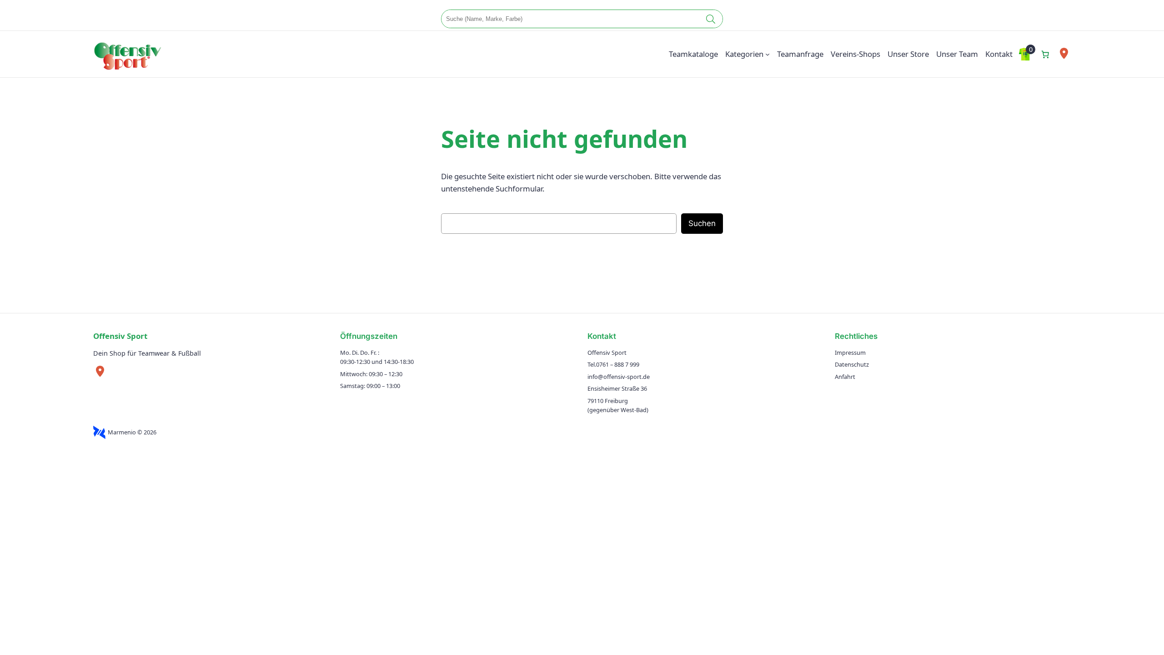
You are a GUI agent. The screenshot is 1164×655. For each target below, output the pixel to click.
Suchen (702, 223)
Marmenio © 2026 (132, 432)
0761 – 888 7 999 (617, 364)
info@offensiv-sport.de (618, 377)
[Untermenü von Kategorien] (767, 54)
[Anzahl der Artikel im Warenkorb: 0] (1044, 54)
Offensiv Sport (120, 336)
